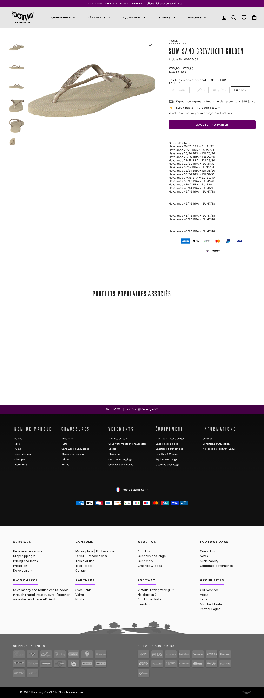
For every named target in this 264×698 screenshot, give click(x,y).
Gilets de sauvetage (167, 464)
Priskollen (20, 565)
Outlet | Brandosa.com (91, 556)
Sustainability (209, 561)
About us (144, 551)
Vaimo (79, 594)
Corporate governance (216, 565)
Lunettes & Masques (167, 454)
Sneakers (67, 438)
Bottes (65, 464)
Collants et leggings (120, 459)
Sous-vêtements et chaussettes (127, 443)
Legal (204, 599)
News (204, 556)
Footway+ (227, 113)
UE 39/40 (219, 90)
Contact (207, 438)
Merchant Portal (211, 604)
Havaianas (178, 43)
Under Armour (22, 454)
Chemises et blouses (120, 464)
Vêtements (97, 17)
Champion (20, 459)
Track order (84, 565)
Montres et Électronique (170, 438)
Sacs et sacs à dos (167, 443)
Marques (195, 17)
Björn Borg (20, 464)
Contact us (207, 551)
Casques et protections (169, 448)
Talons (65, 459)
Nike (17, 443)
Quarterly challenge (152, 556)
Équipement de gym (167, 459)
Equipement (133, 17)
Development (22, 570)
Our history (145, 561)
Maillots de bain (117, 438)
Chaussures (61, 17)
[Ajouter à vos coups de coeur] (150, 44)
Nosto (79, 599)
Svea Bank (83, 590)
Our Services (209, 590)
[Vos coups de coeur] (244, 17)
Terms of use (84, 561)
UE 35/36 (178, 90)
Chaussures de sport (73, 454)
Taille (174, 83)
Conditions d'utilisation (216, 443)
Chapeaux (114, 454)
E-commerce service (28, 551)
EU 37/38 (199, 90)
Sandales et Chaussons (75, 448)
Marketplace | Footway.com (95, 551)
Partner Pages (210, 609)
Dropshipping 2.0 (25, 556)
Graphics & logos (150, 565)
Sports (165, 17)
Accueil (173, 40)
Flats (64, 443)
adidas (18, 438)
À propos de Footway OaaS (219, 448)
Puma (17, 448)
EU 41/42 (240, 90)
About (204, 594)
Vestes (112, 448)
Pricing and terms (25, 561)
